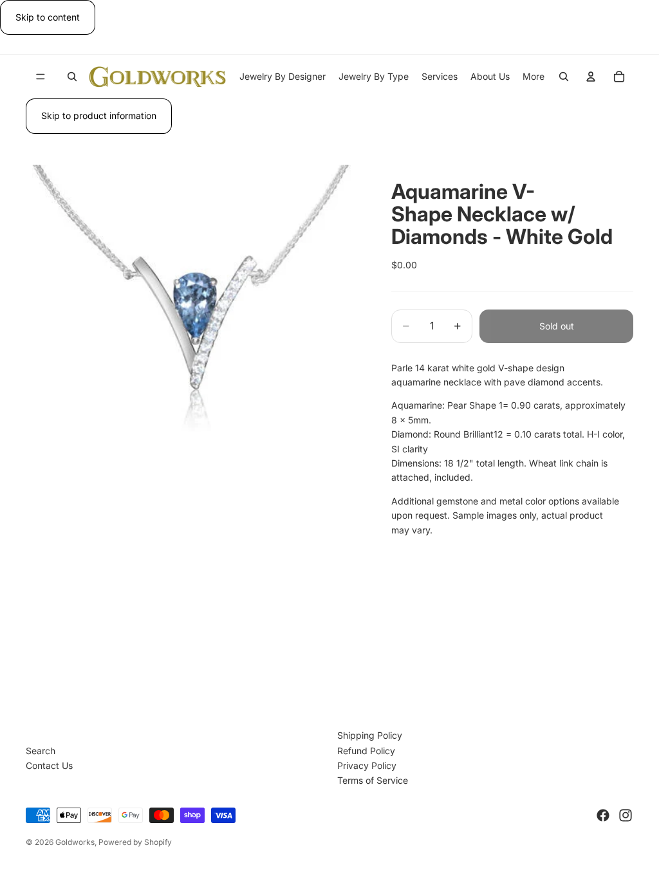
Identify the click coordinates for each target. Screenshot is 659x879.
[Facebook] (603, 815)
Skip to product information (98, 115)
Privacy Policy (366, 765)
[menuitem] (533, 76)
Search (40, 750)
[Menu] (40, 77)
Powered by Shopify (135, 842)
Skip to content (47, 17)
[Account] (591, 76)
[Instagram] (625, 815)
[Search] (72, 76)
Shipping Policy (369, 735)
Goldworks (75, 842)
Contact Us (49, 765)
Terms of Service (372, 780)
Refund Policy (366, 750)
